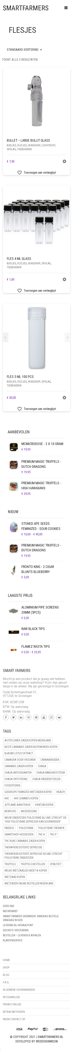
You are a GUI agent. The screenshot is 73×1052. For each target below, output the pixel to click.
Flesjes (22, 145)
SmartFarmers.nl (50, 1037)
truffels (10, 864)
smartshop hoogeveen (18, 834)
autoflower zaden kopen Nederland (27, 740)
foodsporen (12, 785)
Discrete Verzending (16, 930)
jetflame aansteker (17, 804)
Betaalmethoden (14, 1012)
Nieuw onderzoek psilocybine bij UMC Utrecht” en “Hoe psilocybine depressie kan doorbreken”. (35, 819)
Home (6, 960)
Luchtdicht (48, 145)
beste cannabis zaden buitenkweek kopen (30, 746)
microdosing (29, 811)
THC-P (53, 834)
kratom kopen (44, 804)
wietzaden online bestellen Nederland (28, 883)
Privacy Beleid (12, 1004)
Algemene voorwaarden (19, 990)
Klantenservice (13, 940)
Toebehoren (24, 149)
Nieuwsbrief (10, 911)
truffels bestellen (33, 864)
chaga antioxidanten (18, 772)
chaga (42, 766)
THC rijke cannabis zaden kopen (24, 840)
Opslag (11, 149)
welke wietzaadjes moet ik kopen (25, 870)
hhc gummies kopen (26, 798)
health (60, 791)
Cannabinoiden (49, 759)
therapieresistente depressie (23, 847)
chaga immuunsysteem (50, 772)
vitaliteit (55, 864)
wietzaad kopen (14, 877)
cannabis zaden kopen (18, 766)
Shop (6, 967)
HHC (6, 798)
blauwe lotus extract (18, 753)
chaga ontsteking (15, 779)
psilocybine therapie (51, 828)
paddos (9, 828)
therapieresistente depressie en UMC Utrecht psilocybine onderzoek (33, 855)
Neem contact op (14, 1019)
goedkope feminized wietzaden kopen (28, 791)
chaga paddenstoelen (46, 779)
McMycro (10, 811)
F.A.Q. (6, 982)
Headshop (34, 145)
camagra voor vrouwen (20, 759)
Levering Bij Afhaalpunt (18, 925)
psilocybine (26, 828)
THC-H (41, 834)
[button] (64, 161)
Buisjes (11, 145)
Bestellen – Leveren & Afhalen (22, 935)
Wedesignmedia (47, 1041)
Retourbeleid (11, 997)
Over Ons (8, 906)
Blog (6, 975)
